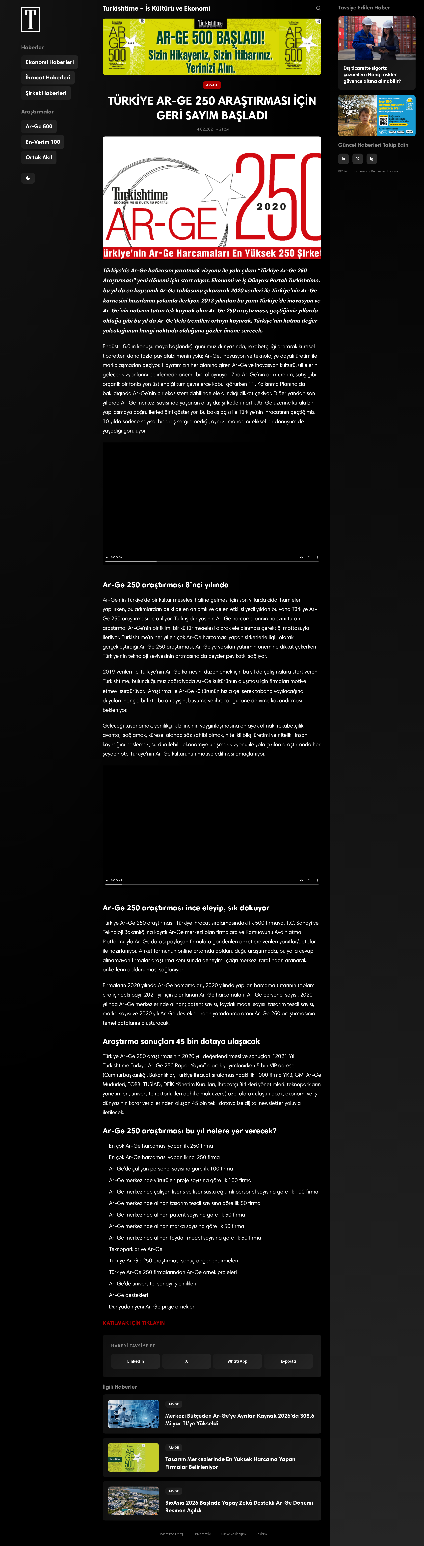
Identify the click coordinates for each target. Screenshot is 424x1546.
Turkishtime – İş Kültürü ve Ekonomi (157, 8)
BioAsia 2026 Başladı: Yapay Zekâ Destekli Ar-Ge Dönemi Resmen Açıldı (239, 1506)
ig (371, 159)
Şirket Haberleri (46, 93)
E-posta (288, 1361)
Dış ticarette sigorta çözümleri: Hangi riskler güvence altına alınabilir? (372, 74)
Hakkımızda (202, 1534)
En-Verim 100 (43, 142)
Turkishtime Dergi (170, 1534)
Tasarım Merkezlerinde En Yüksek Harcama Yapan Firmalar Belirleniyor (230, 1463)
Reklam (261, 1534)
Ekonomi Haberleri (50, 62)
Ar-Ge (212, 85)
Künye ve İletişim (233, 1534)
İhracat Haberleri (48, 77)
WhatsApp (237, 1361)
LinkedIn (135, 1361)
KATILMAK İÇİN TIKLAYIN (134, 1323)
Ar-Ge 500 (39, 126)
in (343, 159)
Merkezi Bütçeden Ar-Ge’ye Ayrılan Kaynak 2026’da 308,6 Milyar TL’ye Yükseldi (239, 1419)
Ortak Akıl (39, 157)
